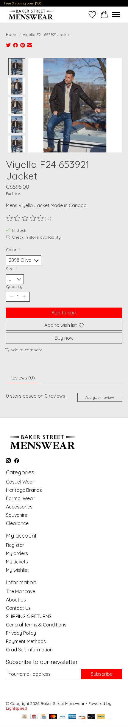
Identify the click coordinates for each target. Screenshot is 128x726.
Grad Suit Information (29, 650)
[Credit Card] (43, 717)
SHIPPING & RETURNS (28, 616)
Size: (11, 268)
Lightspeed (16, 708)
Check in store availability (36, 237)
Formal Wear (20, 498)
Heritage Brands (24, 490)
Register (15, 545)
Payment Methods (26, 641)
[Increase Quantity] (24, 297)
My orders (17, 553)
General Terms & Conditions (36, 625)
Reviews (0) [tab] (22, 378)
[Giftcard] (34, 717)
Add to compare (26, 349)
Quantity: (14, 286)
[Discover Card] (82, 717)
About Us (16, 600)
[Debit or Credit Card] (91, 717)
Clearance (17, 523)
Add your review (99, 397)
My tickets (17, 562)
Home (12, 34)
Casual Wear (20, 482)
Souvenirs (16, 515)
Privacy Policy (21, 633)
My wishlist (17, 570)
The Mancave (20, 591)
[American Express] (72, 717)
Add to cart (64, 313)
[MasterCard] (53, 717)
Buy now (64, 338)
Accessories (19, 507)
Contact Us (18, 608)
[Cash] (24, 717)
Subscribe (102, 674)
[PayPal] (101, 717)
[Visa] (63, 717)
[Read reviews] (25, 218)
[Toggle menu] (116, 15)
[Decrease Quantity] (11, 297)
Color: (13, 249)
